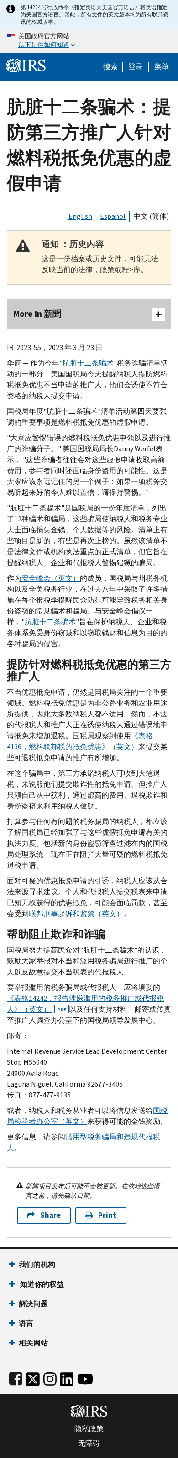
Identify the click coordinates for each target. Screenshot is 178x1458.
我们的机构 (37, 1264)
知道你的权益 (41, 1284)
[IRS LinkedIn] (67, 1377)
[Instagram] (50, 1377)
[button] (135, 67)
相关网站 (33, 1343)
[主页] (26, 64)
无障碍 (89, 1443)
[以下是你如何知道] (89, 41)
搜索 (110, 67)
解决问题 (33, 1304)
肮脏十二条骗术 (88, 363)
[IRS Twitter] (33, 1377)
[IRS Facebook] (15, 1377)
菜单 (161, 67)
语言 (26, 1323)
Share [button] (50, 1215)
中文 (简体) (151, 216)
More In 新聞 (37, 313)
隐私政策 (89, 1428)
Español (113, 216)
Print (107, 1215)
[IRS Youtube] (85, 1377)
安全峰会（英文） (50, 578)
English (80, 216)
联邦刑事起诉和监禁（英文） (76, 913)
